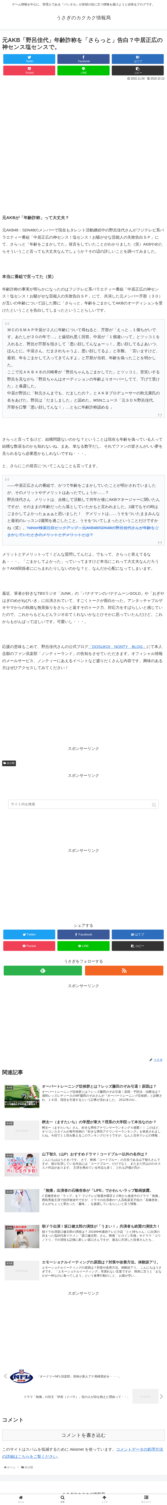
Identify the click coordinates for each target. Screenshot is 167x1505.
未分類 (11, 763)
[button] (154, 805)
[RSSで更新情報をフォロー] (124, 970)
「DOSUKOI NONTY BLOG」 (117, 647)
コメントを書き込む (83, 1435)
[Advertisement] (83, 114)
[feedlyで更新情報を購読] (43, 970)
